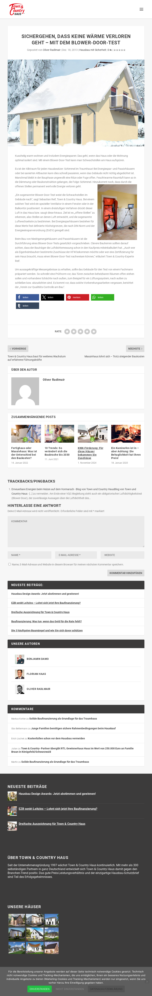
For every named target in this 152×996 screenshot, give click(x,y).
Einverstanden (39, 988)
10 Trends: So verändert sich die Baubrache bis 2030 (57, 451)
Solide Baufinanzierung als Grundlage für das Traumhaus (63, 718)
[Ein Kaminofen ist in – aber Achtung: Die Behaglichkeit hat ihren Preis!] (126, 434)
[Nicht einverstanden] (147, 981)
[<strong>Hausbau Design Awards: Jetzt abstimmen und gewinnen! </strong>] (12, 796)
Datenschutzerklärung (106, 988)
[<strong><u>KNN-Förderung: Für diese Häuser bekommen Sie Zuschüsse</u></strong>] (93, 434)
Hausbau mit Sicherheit (92, 49)
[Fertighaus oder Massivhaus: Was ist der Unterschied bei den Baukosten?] (26, 434)
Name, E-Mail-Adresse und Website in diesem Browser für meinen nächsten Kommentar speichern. (68, 564)
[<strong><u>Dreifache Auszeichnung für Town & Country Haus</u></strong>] (12, 826)
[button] (27, 297)
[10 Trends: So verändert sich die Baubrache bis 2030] (59, 434)
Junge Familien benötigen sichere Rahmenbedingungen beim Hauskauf (73, 728)
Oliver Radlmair (51, 49)
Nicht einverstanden (70, 988)
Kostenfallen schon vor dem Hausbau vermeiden (56, 738)
